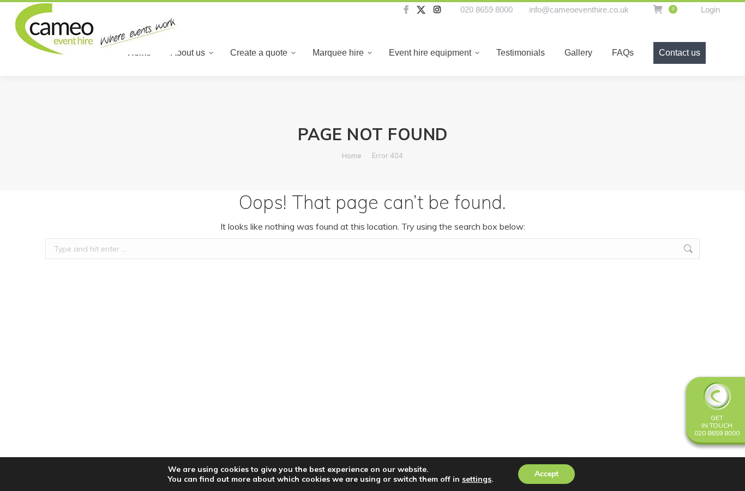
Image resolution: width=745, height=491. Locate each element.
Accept (546, 474)
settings (476, 479)
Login (710, 9)
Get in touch (716, 421)
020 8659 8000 (486, 9)
